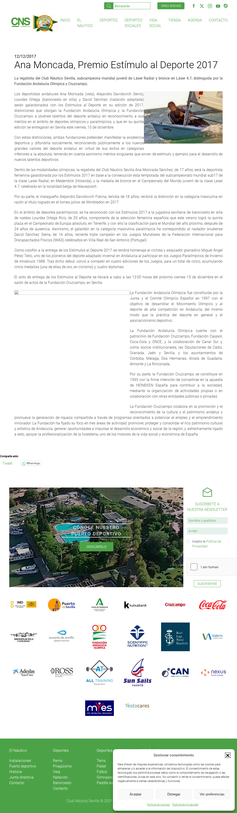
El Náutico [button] (85, 23)
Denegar (173, 794)
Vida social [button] (155, 23)
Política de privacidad (185, 804)
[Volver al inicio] (34, 23)
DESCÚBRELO (96, 547)
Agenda (195, 20)
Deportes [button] (109, 20)
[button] (227, 755)
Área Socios (171, 6)
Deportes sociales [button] (133, 23)
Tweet (7, 463)
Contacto (218, 20)
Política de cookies (158, 804)
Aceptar (135, 794)
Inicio (65, 20)
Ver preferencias (212, 794)
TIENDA (174, 20)
